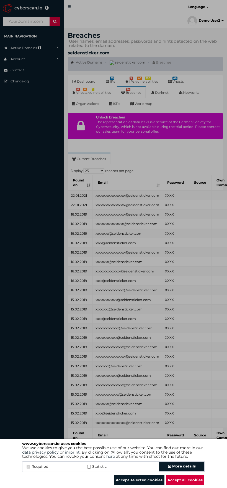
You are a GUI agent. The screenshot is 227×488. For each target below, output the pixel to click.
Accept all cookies (185, 480)
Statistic (99, 466)
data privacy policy (40, 452)
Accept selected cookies (139, 480)
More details (183, 466)
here (110, 456)
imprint (72, 452)
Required (40, 466)
